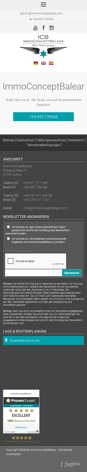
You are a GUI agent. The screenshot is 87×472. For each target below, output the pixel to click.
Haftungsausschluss (51, 140)
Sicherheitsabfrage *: (20, 251)
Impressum (76, 140)
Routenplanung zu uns (24, 340)
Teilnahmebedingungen (43, 145)
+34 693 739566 (42, 19)
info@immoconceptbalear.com (43, 13)
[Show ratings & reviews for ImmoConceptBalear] (21, 432)
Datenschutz (25, 140)
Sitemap (8, 140)
